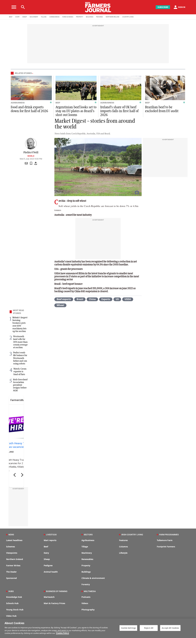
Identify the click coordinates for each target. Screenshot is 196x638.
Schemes (10, 546)
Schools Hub (12, 603)
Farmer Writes (13, 565)
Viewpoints (11, 553)
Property (85, 565)
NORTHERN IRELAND (112, 17)
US (117, 299)
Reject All (148, 628)
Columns (123, 546)
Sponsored (11, 578)
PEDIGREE (99, 17)
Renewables (87, 559)
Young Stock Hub (14, 609)
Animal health (51, 571)
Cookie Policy (62, 633)
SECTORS (88, 534)
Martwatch (49, 597)
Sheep (47, 559)
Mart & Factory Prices (54, 603)
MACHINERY (34, 17)
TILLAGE (43, 17)
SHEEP (24, 17)
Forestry (85, 584)
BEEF (10, 17)
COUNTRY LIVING (128, 17)
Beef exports (64, 299)
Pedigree (48, 565)
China (92, 299)
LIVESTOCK (51, 534)
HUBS (11, 591)
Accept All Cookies (170, 628)
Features (123, 540)
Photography (88, 609)
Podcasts (85, 597)
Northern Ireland (14, 559)
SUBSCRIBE (163, 7)
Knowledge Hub (14, 597)
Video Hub (11, 616)
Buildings (86, 571)
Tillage (84, 546)
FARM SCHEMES (67, 17)
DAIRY (17, 17)
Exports (105, 299)
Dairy (46, 553)
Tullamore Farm (164, 540)
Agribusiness (87, 540)
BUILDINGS (89, 17)
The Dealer (11, 571)
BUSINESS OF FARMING (56, 591)
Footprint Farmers (166, 546)
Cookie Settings (128, 628)
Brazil (80, 299)
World (30, 156)
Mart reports (50, 540)
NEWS (11, 534)
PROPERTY (79, 17)
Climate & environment (93, 578)
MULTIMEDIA (90, 591)
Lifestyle (123, 553)
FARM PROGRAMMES (169, 534)
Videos (84, 603)
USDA (128, 299)
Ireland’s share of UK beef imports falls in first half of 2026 (119, 111)
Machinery (86, 553)
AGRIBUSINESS (54, 17)
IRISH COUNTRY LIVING (132, 534)
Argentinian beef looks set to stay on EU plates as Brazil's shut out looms (76, 111)
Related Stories (23, 73)
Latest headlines (14, 540)
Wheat (60, 305)
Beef (46, 546)
